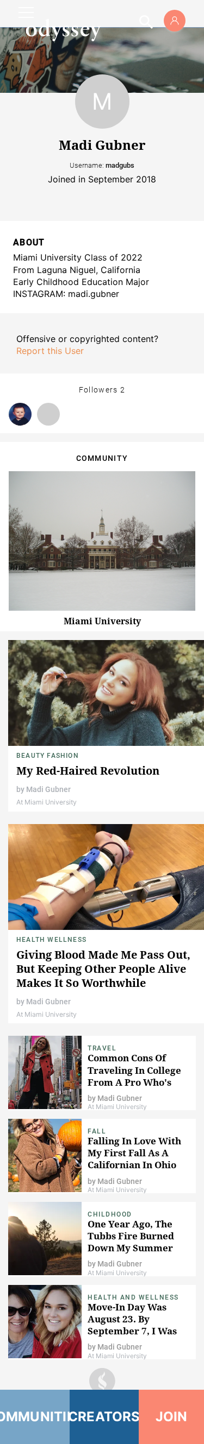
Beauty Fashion (47, 755)
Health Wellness (51, 939)
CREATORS (104, 1416)
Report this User (50, 350)
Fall (97, 1131)
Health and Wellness (133, 1297)
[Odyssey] (63, 29)
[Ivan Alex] (20, 414)
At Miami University (46, 802)
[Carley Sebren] (48, 414)
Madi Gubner (48, 789)
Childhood (110, 1214)
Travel (102, 1048)
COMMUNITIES (35, 1416)
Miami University (102, 621)
